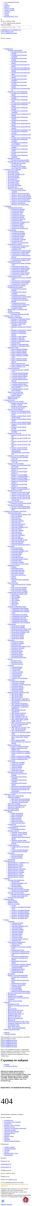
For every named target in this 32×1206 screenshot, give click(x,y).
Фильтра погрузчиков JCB (19, 896)
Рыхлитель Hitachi (16, 856)
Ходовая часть (8, 48)
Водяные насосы (16, 660)
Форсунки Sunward (17, 543)
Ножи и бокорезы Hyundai (19, 354)
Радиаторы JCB (16, 556)
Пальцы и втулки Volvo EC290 (20, 492)
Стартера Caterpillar (17, 672)
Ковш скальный (16, 818)
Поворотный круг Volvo (15, 873)
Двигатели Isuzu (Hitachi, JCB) (17, 805)
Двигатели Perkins (13, 808)
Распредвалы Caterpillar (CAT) (20, 632)
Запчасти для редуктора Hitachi (20, 195)
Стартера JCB (15, 670)
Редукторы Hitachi (13, 176)
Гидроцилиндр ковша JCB (19, 271)
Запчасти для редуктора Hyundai (21, 196)
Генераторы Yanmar (17, 691)
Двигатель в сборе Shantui (16, 796)
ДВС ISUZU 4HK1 (17, 694)
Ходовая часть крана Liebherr (20, 160)
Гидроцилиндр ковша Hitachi (20, 269)
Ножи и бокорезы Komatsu (19, 349)
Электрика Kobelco (17, 932)
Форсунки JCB (15, 517)
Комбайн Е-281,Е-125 (14, 1015)
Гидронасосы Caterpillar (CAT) (20, 222)
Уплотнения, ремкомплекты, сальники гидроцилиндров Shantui (20, 958)
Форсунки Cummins (17, 530)
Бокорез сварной (16, 395)
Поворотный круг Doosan (15, 877)
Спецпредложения (10, 1034)
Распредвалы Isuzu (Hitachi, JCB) (21, 629)
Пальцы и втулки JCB (14, 433)
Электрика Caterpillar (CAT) (19, 926)
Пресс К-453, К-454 (14, 1026)
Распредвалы (12, 624)
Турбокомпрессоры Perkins (19, 621)
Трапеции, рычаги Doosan (19, 834)
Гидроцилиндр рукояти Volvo (20, 246)
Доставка (7, 11)
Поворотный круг (9, 861)
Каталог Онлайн (9, 8)
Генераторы (11, 679)
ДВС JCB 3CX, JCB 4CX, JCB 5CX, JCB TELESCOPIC (20, 728)
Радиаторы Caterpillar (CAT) (19, 551)
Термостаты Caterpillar (18, 762)
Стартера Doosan (16, 675)
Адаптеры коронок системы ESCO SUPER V (19, 386)
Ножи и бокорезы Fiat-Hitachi (20, 365)
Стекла (13, 905)
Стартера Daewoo (16, 673)
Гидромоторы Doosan (17, 236)
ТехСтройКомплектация (11, 2)
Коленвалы (11, 640)
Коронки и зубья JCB (17, 338)
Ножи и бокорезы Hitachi (18, 352)
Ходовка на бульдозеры (15, 50)
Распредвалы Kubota (17, 638)
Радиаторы (11, 546)
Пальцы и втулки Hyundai (16, 463)
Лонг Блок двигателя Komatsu (20, 800)
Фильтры (7, 878)
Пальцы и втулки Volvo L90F (20, 494)
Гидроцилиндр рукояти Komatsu (21, 250)
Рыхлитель (11, 853)
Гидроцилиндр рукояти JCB (19, 253)
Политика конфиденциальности (10, 1184)
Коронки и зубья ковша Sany (20, 344)
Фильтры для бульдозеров (15, 888)
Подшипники (12, 994)
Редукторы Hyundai (14, 177)
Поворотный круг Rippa (18, 983)
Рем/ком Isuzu (15, 945)
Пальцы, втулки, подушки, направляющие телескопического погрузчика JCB (20, 452)
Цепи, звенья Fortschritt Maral (16, 1028)
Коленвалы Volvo (16, 649)
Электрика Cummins (17, 929)
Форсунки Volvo (16, 532)
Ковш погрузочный (17, 821)
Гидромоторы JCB (16, 241)
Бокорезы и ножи (13, 347)
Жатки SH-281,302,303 (15, 1012)
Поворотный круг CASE (15, 864)
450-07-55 (6, 1167)
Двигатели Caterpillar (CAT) (16, 807)
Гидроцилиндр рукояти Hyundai (21, 258)
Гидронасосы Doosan (17, 217)
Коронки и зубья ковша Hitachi (20, 319)
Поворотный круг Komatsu (16, 872)
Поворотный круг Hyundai (16, 875)
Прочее (6, 920)
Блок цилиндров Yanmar (18, 589)
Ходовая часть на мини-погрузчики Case (18, 163)
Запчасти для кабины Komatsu (20, 913)
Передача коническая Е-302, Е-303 (18, 1021)
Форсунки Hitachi (16, 516)
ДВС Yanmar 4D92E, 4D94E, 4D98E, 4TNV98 (20, 720)
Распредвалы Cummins (18, 625)
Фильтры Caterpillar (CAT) (19, 883)
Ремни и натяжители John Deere (21, 757)
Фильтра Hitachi (16, 885)
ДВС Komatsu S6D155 (18, 714)
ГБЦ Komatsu (15, 595)
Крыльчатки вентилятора (15, 772)
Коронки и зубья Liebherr (19, 336)
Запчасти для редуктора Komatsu (21, 198)
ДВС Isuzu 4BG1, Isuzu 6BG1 (20, 699)
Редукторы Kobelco (14, 184)
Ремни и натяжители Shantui (20, 746)
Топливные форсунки (14, 513)
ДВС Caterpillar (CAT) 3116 (19, 718)
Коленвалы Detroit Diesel (18, 657)
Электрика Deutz (16, 935)
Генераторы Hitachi (17, 686)
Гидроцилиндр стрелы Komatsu (20, 281)
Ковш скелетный (16, 819)
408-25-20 (6, 1164)
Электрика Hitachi (16, 927)
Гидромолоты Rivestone (18, 826)
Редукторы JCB (12, 179)
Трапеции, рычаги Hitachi (19, 832)
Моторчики (11, 974)
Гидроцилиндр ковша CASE (20, 274)
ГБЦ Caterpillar (15, 597)
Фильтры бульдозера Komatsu (20, 889)
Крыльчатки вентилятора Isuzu (20, 788)
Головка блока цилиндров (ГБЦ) (18, 592)
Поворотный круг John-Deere (17, 869)
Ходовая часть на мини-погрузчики (18, 161)
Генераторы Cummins (17, 683)
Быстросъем (11, 859)
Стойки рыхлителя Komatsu (19, 850)
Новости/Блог (8, 1155)
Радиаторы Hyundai (17, 557)
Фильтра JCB (15, 881)
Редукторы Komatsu (14, 180)
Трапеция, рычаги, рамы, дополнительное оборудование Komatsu (20, 842)
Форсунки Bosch (16, 528)
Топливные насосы (17, 664)
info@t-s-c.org (9, 31)
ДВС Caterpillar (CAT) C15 (19, 716)
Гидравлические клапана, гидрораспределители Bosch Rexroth (20, 300)
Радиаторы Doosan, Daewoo (19, 559)
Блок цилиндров (13, 583)
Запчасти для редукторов (15, 188)
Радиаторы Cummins (17, 562)
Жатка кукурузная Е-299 (15, 1018)
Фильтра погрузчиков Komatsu (20, 894)
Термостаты (11, 761)
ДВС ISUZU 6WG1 (17, 697)
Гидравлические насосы (15, 207)
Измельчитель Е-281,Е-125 (16, 1013)
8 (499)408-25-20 (6, 30)
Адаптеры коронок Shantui (19, 376)
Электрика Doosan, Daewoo (19, 939)
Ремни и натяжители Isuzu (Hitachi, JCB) (19, 748)
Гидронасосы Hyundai (18, 215)
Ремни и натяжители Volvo (19, 759)
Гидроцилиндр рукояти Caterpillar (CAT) (18, 248)
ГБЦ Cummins (15, 600)
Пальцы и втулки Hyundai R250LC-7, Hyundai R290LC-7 (20, 475)
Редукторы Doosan (13, 172)
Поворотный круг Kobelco (16, 870)
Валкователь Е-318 (13, 1004)
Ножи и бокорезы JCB (18, 363)
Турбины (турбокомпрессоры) (17, 606)
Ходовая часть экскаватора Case (21, 130)
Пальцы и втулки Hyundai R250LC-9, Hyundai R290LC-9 (20, 478)
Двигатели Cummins (14, 803)
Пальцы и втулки (9, 400)
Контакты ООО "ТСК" (11, 16)
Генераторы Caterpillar (18, 681)
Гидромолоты (12, 824)
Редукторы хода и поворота (12, 169)
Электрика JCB (16, 940)
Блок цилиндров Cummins (19, 590)
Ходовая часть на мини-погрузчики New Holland (18, 167)
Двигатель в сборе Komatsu (19, 802)
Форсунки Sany (16, 536)
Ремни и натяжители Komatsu (20, 751)
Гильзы (13, 576)
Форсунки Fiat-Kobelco (18, 524)
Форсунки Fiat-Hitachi (18, 535)
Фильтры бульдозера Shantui (19, 891)
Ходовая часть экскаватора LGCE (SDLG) (19, 143)
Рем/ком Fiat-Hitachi (17, 972)
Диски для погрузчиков (15, 1001)
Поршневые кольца (17, 568)
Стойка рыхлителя (13, 845)
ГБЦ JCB (14, 605)
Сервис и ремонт (9, 10)
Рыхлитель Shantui (17, 858)
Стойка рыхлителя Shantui (19, 851)
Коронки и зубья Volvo (18, 339)
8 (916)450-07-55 (16, 30)
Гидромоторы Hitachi (17, 231)
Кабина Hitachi (12, 900)
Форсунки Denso (16, 519)
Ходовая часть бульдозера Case (20, 68)
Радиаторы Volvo (16, 560)
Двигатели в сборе (10, 794)
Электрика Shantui (16, 934)
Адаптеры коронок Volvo (19, 384)
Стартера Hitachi (16, 668)
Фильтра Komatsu (16, 886)
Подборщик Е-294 (13, 1024)
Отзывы (6, 15)
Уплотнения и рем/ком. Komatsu (21, 964)
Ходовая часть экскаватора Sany (21, 137)
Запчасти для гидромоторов (19, 242)
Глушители (11, 999)
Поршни (14, 567)
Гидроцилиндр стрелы (14, 276)
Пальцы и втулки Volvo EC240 (20, 497)
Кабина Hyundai (13, 902)
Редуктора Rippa (16, 988)
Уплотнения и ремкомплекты (17, 942)
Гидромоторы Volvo (17, 238)
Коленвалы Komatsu (17, 641)
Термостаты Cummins (17, 770)
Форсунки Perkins (16, 533)
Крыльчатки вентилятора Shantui (21, 792)
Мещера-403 (11, 1020)
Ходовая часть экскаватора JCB (20, 102)
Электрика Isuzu (16, 924)
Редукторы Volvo (13, 171)
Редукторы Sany (13, 187)
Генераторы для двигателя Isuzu (21, 684)
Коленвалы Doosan (17, 651)
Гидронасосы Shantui (17, 226)
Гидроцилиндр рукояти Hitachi (20, 252)
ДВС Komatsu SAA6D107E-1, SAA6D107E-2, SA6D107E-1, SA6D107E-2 (20, 706)
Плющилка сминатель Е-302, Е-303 (18, 1023)
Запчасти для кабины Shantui (20, 915)
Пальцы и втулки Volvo (15, 490)
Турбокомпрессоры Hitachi (19, 614)
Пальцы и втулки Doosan (15, 501)
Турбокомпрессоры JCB (18, 617)
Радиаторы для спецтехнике (19, 563)
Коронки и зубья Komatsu (19, 320)
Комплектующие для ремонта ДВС (18, 692)
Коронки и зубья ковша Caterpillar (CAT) (18, 324)
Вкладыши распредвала (18, 575)
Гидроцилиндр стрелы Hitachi (20, 282)
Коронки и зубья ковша (15, 317)
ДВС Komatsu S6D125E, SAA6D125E (18, 710)
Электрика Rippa (16, 986)
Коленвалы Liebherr (17, 654)
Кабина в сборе (9, 899)
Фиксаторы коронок (14, 397)
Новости (7, 1032)
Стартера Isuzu (15, 676)
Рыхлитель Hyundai (17, 854)
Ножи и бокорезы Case (18, 366)
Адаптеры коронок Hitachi (19, 374)
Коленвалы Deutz (16, 652)
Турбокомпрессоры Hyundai (19, 616)
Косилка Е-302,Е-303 (14, 1016)
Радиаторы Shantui (17, 552)
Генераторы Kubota (17, 689)
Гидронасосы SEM (17, 225)
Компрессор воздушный (15, 996)
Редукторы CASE (13, 182)
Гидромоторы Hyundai (18, 234)
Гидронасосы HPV (17, 220)
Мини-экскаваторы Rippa (12, 1029)
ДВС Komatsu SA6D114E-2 (19, 703)
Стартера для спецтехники (19, 678)
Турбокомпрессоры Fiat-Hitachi (20, 622)
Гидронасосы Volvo (17, 212)
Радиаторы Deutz (16, 554)
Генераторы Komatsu (17, 687)
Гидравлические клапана (15, 287)
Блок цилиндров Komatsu (19, 587)
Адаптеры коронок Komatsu (19, 382)
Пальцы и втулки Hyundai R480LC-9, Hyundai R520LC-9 (20, 488)
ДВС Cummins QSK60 (18, 740)
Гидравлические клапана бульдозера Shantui (18, 307)
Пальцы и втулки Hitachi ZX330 (21, 422)
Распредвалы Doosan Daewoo (20, 630)
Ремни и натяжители (14, 745)
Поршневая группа (13, 565)
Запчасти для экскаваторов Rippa (18, 975)
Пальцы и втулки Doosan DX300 (21, 503)
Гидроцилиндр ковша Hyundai (20, 273)
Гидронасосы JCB (16, 214)
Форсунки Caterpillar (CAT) (19, 527)
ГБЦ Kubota (15, 603)
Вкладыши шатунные (18, 571)
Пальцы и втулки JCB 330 (19, 447)
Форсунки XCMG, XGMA (19, 540)
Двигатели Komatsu (14, 797)
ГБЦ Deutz (14, 602)
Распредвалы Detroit (17, 635)
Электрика (11, 921)
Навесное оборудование (11, 810)
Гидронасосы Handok (17, 223)
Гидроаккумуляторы (14, 312)
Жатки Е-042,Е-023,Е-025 (15, 1010)
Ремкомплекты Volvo (17, 950)
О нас (6, 4)
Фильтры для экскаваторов (16, 880)
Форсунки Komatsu (17, 525)
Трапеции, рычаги (13, 830)
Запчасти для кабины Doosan (20, 916)
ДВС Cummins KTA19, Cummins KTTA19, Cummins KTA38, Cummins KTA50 (21, 724)
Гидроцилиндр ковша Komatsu (20, 268)
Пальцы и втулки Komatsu (16, 401)
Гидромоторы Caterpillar (18, 239)
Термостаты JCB (16, 769)
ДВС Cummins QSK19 (18, 730)
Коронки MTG (15, 343)
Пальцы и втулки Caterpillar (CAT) (18, 455)
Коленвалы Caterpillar (17, 648)
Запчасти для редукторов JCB (20, 199)
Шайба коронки (12, 398)
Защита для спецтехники (15, 392)
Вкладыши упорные (17, 573)
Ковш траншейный (17, 815)
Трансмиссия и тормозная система (18, 997)
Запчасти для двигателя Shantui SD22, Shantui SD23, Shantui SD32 (20, 737)
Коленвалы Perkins (17, 656)
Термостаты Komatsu (17, 764)
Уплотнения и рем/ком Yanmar (20, 951)
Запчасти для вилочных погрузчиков (19, 993)
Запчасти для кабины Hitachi (20, 912)
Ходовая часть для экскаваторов (17, 91)
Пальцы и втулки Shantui (15, 505)
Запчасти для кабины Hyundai (20, 910)
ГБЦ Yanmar (15, 598)
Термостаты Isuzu (16, 765)
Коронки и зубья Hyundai (19, 322)
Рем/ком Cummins (16, 943)
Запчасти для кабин (14, 904)
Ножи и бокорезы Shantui (19, 350)
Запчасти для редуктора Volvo (20, 193)
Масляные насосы (16, 662)
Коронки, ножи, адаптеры (12, 315)
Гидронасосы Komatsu (18, 209)
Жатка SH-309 (12, 1009)
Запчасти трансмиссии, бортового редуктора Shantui (20, 203)
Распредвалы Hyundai (18, 633)
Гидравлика (7, 206)
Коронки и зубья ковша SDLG (20, 346)
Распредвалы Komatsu (18, 627)
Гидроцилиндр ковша (14, 261)
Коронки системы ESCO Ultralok (21, 330)
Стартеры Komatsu (17, 667)
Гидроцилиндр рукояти (15, 244)
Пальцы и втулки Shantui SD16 (20, 506)
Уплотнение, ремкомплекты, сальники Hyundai (20, 966)
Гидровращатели (13, 827)
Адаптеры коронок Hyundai (19, 373)
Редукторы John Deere (14, 185)
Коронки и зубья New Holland (20, 341)
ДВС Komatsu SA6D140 (18, 713)
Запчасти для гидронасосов (19, 228)
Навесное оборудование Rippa (20, 991)
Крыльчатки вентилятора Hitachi (21, 786)
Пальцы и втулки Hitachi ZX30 (20, 411)
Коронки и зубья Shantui (18, 331)
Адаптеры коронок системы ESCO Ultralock (19, 389)
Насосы (10, 659)
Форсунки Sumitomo (17, 521)
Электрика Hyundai (17, 923)
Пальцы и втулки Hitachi (15, 409)
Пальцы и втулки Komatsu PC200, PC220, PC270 (19, 407)
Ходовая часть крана (14, 158)
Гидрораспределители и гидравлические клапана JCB (20, 303)
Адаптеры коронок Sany (18, 377)
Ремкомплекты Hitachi (18, 969)
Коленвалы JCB (16, 645)
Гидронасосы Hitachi (17, 211)
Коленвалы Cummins (17, 643)
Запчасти (7, 5)
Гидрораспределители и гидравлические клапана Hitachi (21, 295)
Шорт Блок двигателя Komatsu (20, 799)
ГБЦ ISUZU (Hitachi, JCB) (19, 594)
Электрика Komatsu (17, 931)
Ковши (10, 811)
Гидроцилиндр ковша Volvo (19, 266)
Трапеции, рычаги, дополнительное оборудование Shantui (20, 837)
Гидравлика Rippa (16, 989)
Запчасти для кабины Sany (19, 918)
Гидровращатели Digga (18, 829)
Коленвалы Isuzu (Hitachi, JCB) (20, 646)
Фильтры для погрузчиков (16, 892)
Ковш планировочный (18, 823)
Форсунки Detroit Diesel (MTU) (20, 544)
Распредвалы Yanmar (17, 637)
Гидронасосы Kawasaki (18, 219)
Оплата (6, 13)
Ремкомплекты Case (17, 970)
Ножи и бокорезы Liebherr (19, 358)
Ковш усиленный (16, 816)
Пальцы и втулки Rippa (18, 985)
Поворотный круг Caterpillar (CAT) (18, 862)
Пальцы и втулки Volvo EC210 (20, 495)
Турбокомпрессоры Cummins (20, 610)
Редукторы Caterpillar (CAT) (16, 174)
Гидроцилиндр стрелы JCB (19, 284)
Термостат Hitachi (16, 767)
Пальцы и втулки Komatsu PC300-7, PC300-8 (19, 404)
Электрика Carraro (16, 937)
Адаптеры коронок (13, 368)
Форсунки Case (16, 522)
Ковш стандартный (17, 813)
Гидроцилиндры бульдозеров (16, 285)
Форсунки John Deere (17, 541)
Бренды (6, 7)
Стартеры (11, 665)
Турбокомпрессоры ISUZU (19, 619)
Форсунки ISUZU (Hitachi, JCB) (21, 514)
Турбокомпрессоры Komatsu (19, 608)
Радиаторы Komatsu (17, 549)
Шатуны (14, 578)
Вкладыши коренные (17, 570)
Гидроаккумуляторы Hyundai (20, 314)
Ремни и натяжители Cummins (20, 756)
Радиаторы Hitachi (16, 548)
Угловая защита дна (17, 393)
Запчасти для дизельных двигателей (15, 511)
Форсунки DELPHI (17, 538)
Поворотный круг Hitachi (15, 865)
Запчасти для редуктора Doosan (20, 201)
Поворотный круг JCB (15, 867)
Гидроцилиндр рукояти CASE (20, 260)
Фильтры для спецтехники (16, 897)
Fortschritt (7, 1002)
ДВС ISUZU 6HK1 (17, 695)
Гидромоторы (12, 230)
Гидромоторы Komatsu (18, 233)
